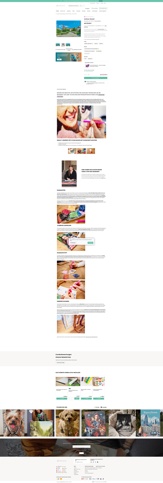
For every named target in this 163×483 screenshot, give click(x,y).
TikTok (102, 178)
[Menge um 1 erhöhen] (89, 75)
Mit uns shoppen (92, 3)
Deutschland (59, 471)
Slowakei (58, 468)
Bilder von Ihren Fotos (77, 469)
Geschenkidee (76, 474)
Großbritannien (59, 472)
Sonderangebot (76, 471)
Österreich (65, 472)
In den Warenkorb (96, 77)
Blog (96, 469)
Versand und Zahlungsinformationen (90, 469)
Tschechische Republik (59, 467)
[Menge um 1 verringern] (85, 75)
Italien (64, 469)
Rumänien (65, 468)
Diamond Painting (101, 29)
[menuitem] (57, 11)
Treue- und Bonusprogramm (89, 473)
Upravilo (103, 481)
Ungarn (65, 466)
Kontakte (102, 3)
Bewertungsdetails (97, 21)
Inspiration (75, 470)
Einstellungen (72, 242)
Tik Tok (97, 407)
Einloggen (87, 8)
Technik (75, 467)
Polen (58, 469)
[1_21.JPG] (81, 153)
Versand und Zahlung (89, 71)
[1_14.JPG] (72, 153)
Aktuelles (75, 473)
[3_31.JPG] (90, 153)
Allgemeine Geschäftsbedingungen (90, 467)
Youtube (104, 407)
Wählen (62, 398)
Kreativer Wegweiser (99, 467)
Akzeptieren (90, 242)
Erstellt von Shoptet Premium (97, 481)
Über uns (98, 3)
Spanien (65, 471)
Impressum (86, 471)
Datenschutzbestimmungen (81, 450)
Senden (81, 453)
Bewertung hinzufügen (60, 362)
